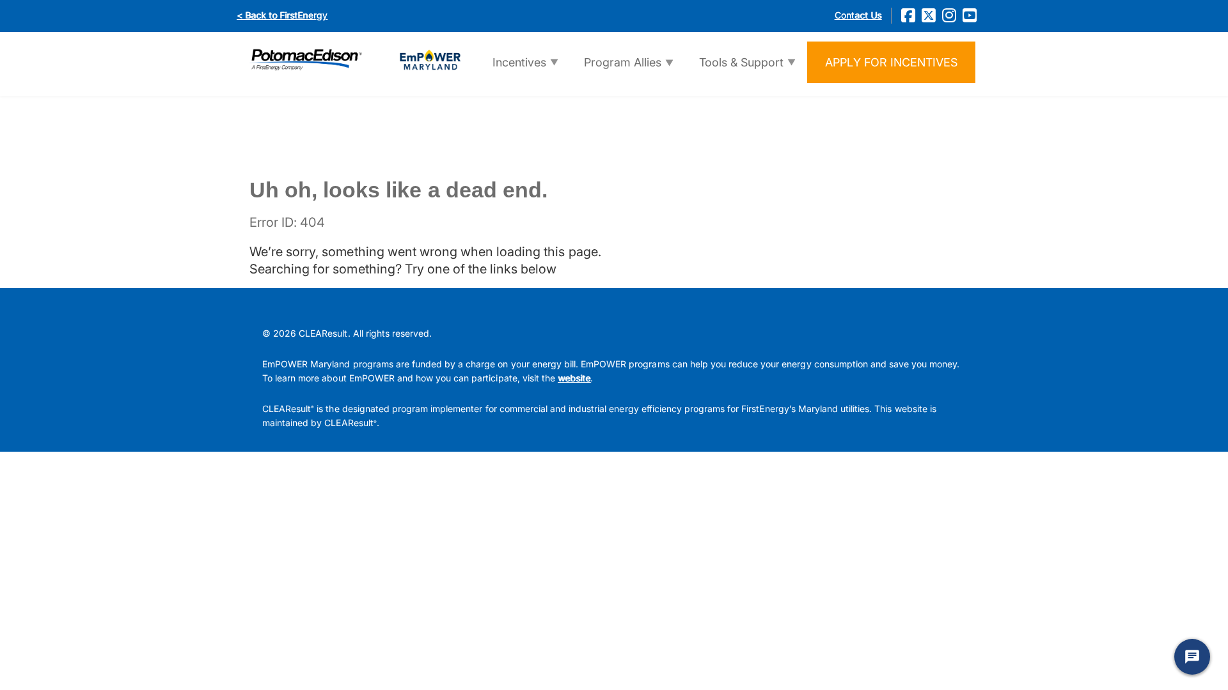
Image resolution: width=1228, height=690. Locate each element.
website (574, 377)
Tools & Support (732, 69)
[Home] (354, 58)
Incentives (510, 69)
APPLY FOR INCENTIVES (891, 62)
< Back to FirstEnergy (282, 15)
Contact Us (858, 15)
